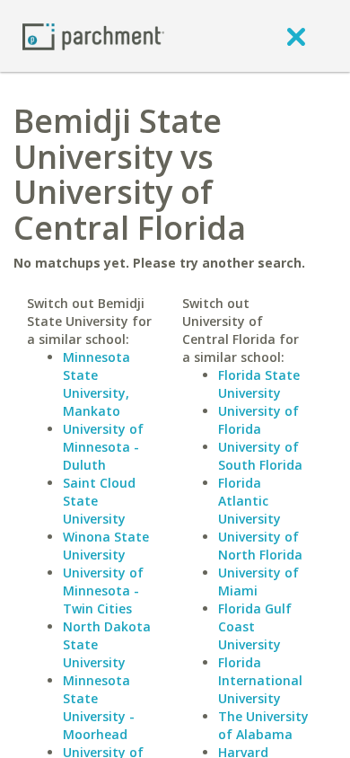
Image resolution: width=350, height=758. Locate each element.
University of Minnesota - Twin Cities (103, 590)
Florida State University (259, 383)
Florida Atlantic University (249, 500)
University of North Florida (260, 545)
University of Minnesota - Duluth (103, 446)
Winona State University (106, 545)
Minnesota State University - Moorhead (99, 707)
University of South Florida (260, 455)
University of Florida (258, 419)
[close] (296, 36)
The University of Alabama (263, 725)
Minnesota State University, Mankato (96, 383)
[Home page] (93, 35)
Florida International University (260, 680)
